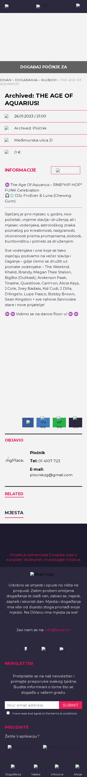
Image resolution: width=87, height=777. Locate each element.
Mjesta (14, 512)
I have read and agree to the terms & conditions (44, 713)
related (14, 494)
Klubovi (49, 80)
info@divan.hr (58, 630)
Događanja (26, 80)
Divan (6, 80)
